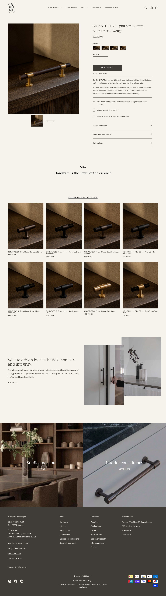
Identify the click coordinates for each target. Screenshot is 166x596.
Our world (95, 516)
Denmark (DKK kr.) (81, 576)
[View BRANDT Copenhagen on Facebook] (16, 581)
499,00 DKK (12, 254)
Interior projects (97, 543)
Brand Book (127, 530)
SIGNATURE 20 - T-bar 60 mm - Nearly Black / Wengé (62, 312)
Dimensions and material (102, 134)
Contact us (62, 584)
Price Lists (126, 534)
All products (65, 530)
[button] (146, 8)
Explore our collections (69, 539)
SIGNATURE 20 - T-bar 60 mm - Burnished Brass (25, 252)
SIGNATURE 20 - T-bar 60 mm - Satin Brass (99, 311)
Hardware (64, 522)
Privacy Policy (96, 584)
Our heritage (96, 526)
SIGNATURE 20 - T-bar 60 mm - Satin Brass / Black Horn (140, 312)
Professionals (127, 516)
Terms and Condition (83, 584)
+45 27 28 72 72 (14, 553)
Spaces (94, 547)
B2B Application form (131, 526)
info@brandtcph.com (17, 548)
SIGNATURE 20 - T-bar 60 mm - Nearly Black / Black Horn (24, 312)
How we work (96, 534)
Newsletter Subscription (18, 543)
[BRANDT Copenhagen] (12, 8)
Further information (100, 125)
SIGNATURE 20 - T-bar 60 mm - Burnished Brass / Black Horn (63, 252)
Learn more (124, 469)
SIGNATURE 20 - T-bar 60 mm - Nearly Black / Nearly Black (139, 252)
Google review (21, 567)
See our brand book (68, 543)
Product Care (71, 584)
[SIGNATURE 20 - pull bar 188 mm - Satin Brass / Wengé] (37, 121)
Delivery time (98, 143)
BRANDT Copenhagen (85, 581)
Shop (62, 516)
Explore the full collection (83, 197)
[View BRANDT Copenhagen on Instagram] (10, 581)
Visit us (41, 469)
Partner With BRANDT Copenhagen (137, 522)
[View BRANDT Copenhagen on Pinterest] (22, 581)
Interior (63, 526)
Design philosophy (98, 539)
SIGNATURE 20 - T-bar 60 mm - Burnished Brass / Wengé (101, 252)
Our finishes (65, 534)
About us (12, 383)
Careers (94, 530)
